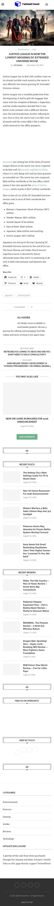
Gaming (7, 816)
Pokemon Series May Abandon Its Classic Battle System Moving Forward (36, 529)
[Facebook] (17, 885)
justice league (24, 295)
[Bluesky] (37, 885)
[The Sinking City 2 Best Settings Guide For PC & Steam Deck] (11, 477)
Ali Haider (18, 65)
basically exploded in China (34, 169)
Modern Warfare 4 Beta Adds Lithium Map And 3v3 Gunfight (37, 511)
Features (7, 809)
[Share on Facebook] (35, 307)
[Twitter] (23, 885)
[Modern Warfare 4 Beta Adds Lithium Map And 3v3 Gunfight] (11, 512)
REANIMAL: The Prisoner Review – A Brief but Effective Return (35, 626)
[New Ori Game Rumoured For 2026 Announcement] (27, 399)
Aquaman (7, 161)
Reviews (7, 831)
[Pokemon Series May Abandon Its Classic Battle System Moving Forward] (11, 530)
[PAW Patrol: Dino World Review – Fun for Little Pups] (11, 669)
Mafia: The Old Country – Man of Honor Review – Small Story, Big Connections (36, 585)
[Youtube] (30, 885)
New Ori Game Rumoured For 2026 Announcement (36, 492)
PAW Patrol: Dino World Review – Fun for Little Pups (35, 668)
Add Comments (27, 437)
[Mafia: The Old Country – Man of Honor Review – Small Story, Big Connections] (11, 585)
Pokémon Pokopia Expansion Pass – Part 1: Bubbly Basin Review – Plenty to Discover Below (36, 606)
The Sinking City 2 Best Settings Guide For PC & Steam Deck (35, 475)
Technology (8, 838)
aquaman (9, 295)
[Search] (51, 4)
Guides (6, 824)
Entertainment (10, 802)
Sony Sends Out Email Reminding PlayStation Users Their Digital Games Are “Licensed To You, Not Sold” (36, 550)
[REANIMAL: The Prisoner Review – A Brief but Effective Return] (11, 627)
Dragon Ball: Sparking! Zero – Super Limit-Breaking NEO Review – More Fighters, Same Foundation (35, 647)
